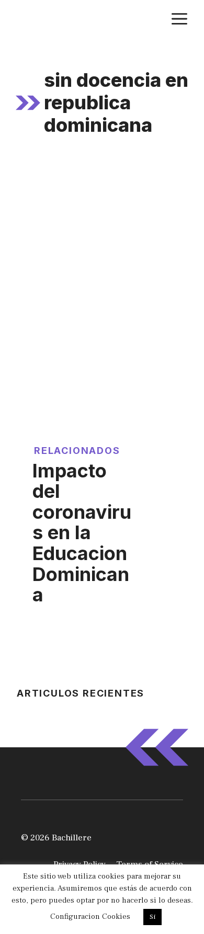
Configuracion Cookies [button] (90, 916)
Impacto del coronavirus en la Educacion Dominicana (81, 533)
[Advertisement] (102, 266)
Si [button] (152, 917)
